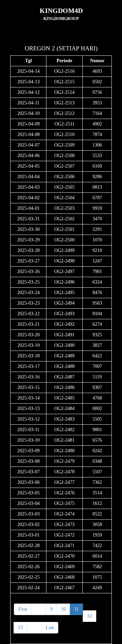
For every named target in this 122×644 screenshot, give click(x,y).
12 (89, 615)
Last (50, 627)
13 (20, 627)
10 (63, 609)
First (22, 609)
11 (76, 609)
